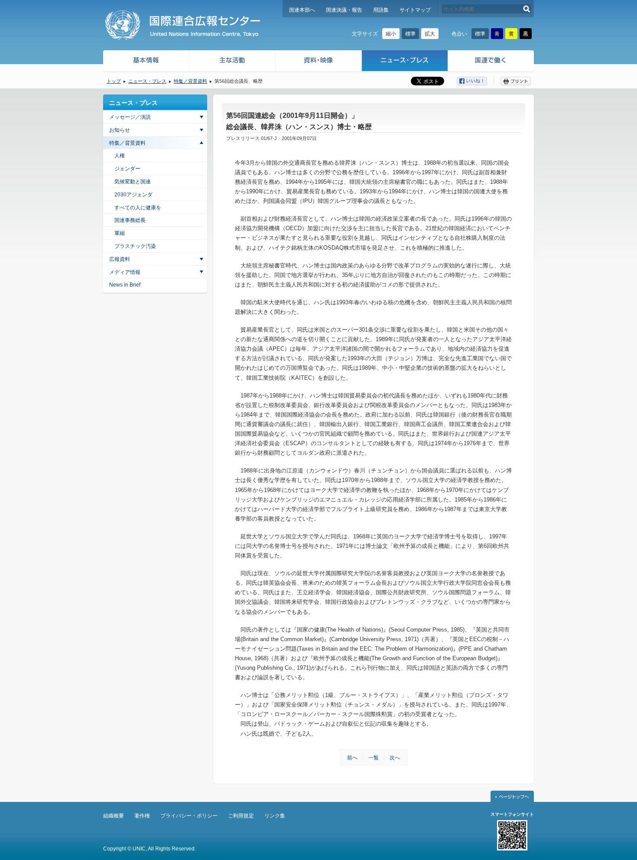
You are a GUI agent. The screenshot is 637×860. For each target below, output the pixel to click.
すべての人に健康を (137, 208)
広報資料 (119, 259)
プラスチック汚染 (135, 246)
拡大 (430, 34)
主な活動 (232, 62)
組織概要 (113, 816)
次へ (395, 758)
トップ (114, 81)
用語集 (381, 10)
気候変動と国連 (132, 182)
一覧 (373, 758)
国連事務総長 (130, 220)
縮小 (391, 34)
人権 (119, 156)
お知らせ (119, 130)
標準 (410, 34)
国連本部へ (302, 10)
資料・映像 (319, 62)
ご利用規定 (241, 816)
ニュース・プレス (405, 62)
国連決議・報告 (344, 10)
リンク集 (274, 816)
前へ (352, 758)
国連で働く (491, 62)
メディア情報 (124, 272)
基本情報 (145, 62)
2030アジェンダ (133, 195)
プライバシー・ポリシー (189, 816)
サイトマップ (415, 10)
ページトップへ (512, 796)
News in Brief (124, 285)
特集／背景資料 (190, 81)
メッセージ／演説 (130, 117)
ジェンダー (127, 169)
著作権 (142, 816)
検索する (526, 8)
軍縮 (119, 233)
